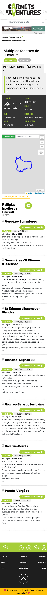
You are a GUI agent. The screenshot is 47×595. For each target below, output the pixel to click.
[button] (42, 137)
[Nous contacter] (4, 549)
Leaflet (29, 193)
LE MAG (4, 556)
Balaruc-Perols (16, 446)
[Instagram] (28, 549)
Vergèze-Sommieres (21, 221)
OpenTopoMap (40, 193)
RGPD (44, 568)
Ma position (9, 136)
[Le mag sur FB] (20, 549)
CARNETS (23, 556)
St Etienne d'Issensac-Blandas (21, 310)
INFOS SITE (42, 562)
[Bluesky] (35, 549)
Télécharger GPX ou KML (15, 196)
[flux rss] (42, 549)
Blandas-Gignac (17, 360)
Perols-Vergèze (17, 491)
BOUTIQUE (23, 568)
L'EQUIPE (42, 556)
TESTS (3, 568)
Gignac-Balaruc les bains (24, 404)
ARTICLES (4, 562)
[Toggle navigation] (4, 21)
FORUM (23, 562)
